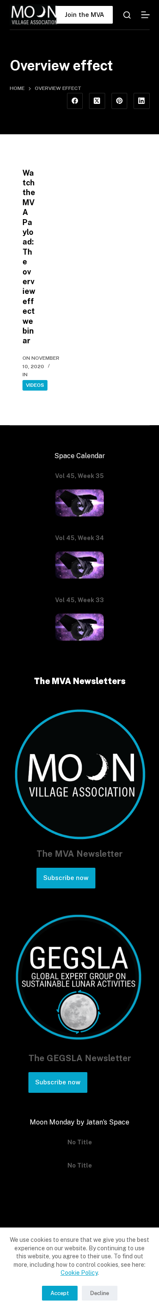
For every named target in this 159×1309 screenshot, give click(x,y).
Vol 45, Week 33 (79, 600)
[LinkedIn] (142, 101)
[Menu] (145, 15)
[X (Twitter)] (97, 101)
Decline (99, 1293)
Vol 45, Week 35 (79, 476)
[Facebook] (75, 101)
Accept (59, 1293)
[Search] (127, 15)
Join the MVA (84, 14)
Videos (35, 385)
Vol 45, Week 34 (79, 538)
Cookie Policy (79, 1272)
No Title (79, 1142)
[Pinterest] (120, 101)
